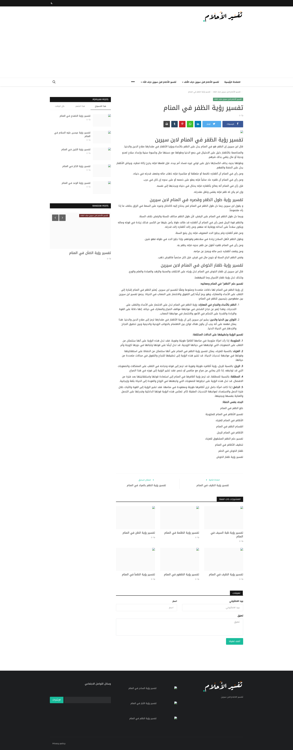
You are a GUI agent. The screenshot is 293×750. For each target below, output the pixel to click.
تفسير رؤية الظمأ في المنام (138, 574)
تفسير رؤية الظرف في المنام (213, 485)
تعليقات (236, 593)
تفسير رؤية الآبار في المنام (144, 703)
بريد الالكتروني (236, 601)
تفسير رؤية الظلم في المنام (143, 718)
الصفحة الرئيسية (232, 82)
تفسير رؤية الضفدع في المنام (75, 116)
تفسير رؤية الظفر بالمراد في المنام (146, 485)
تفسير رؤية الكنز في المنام (76, 166)
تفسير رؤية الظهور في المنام (181, 574)
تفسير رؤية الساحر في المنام (143, 688)
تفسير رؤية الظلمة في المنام (181, 533)
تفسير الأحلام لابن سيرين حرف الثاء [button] (159, 82)
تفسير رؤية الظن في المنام (139, 533)
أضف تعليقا (234, 641)
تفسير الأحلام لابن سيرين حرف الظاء (227, 92)
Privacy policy (58, 744)
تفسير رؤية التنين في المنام (75, 149)
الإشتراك (56, 700)
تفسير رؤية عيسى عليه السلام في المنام (72, 134)
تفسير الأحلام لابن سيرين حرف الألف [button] (201, 82)
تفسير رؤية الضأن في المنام (90, 253)
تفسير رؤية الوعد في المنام (76, 183)
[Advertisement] (146, 52)
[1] (52, 3)
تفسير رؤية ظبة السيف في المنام (227, 534)
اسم (175, 601)
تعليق (240, 616)
